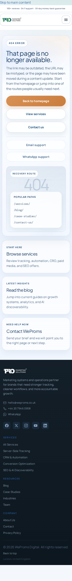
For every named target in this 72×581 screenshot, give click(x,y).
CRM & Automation (15, 457)
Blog (6, 485)
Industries (9, 498)
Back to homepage (36, 101)
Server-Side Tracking (16, 451)
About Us (9, 520)
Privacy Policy (12, 533)
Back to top (10, 553)
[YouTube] (35, 425)
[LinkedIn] (45, 425)
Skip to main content (15, 2)
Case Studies (11, 492)
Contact (8, 526)
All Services (10, 444)
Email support (36, 145)
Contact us (36, 127)
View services (36, 114)
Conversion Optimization (19, 464)
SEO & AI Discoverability (18, 470)
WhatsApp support (36, 157)
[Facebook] (6, 425)
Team (6, 504)
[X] (16, 425)
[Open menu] (66, 20)
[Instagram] (26, 425)
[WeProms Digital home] (12, 20)
